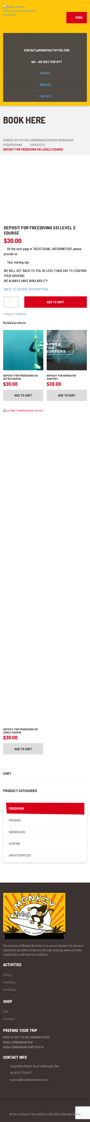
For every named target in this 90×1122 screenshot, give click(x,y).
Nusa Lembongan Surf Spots (23, 1047)
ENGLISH (45, 85)
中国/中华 (45, 96)
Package (15, 820)
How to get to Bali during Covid (26, 1037)
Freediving (20, 313)
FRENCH (45, 73)
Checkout (9, 1019)
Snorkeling (17, 832)
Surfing (14, 843)
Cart (5, 1011)
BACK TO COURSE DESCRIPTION (26, 289)
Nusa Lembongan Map (18, 1042)
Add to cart (55, 302)
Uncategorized (20, 855)
